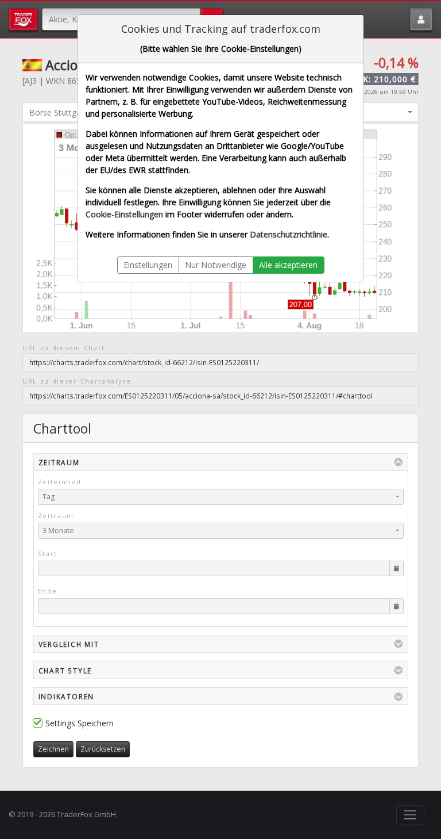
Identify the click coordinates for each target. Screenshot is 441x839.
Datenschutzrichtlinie (288, 234)
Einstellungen (147, 264)
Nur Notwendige (215, 264)
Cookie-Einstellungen (124, 214)
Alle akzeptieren (288, 264)
